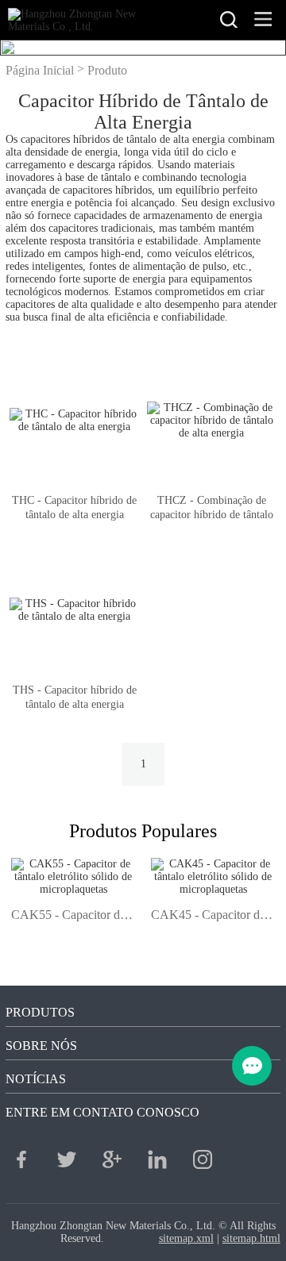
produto (107, 70)
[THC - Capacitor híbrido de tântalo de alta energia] (74, 421)
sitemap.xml (186, 1238)
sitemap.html (251, 1238)
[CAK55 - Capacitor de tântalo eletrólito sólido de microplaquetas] (73, 889)
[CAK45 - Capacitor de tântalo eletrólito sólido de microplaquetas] (213, 889)
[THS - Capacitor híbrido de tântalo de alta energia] (74, 610)
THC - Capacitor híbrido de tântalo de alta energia (74, 507)
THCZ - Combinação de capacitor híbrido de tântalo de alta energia (211, 514)
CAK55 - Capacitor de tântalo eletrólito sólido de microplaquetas (73, 914)
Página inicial (40, 70)
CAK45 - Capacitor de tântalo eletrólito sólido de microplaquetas (213, 914)
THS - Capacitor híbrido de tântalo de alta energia (75, 697)
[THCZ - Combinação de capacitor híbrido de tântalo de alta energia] (211, 421)
